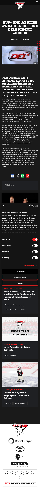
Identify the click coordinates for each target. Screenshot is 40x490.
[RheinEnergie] (20, 441)
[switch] (35, 245)
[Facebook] (7, 473)
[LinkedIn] (27, 473)
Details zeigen (29, 265)
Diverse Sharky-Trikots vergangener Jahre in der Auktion (17, 395)
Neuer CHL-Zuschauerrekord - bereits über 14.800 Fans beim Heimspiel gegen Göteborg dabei (19, 295)
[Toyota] (20, 449)
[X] (17, 473)
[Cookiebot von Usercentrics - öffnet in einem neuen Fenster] (29, 205)
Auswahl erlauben (20, 277)
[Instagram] (12, 473)
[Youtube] (32, 473)
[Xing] (22, 473)
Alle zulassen (20, 271)
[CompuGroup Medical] (20, 457)
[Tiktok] (19, 478)
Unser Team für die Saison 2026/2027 (17, 348)
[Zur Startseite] (20, 6)
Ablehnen (20, 283)
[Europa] (20, 464)
